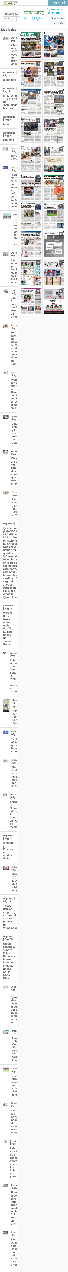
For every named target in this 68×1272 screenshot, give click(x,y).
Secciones (12, 13)
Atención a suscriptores (55, 11)
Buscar (11, 19)
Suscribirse (57, 18)
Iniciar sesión (56, 23)
